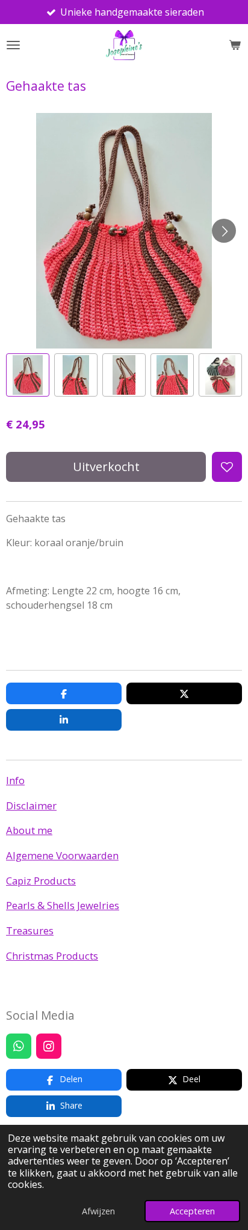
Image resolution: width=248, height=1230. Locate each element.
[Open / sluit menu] (13, 45)
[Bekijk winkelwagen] (235, 45)
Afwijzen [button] (98, 1211)
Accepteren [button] (192, 1211)
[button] (27, 375)
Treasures (30, 930)
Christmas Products (52, 956)
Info (15, 780)
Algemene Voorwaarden (62, 855)
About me (29, 830)
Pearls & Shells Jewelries (62, 905)
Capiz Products (41, 880)
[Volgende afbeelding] (224, 231)
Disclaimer (31, 805)
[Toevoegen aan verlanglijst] (227, 467)
